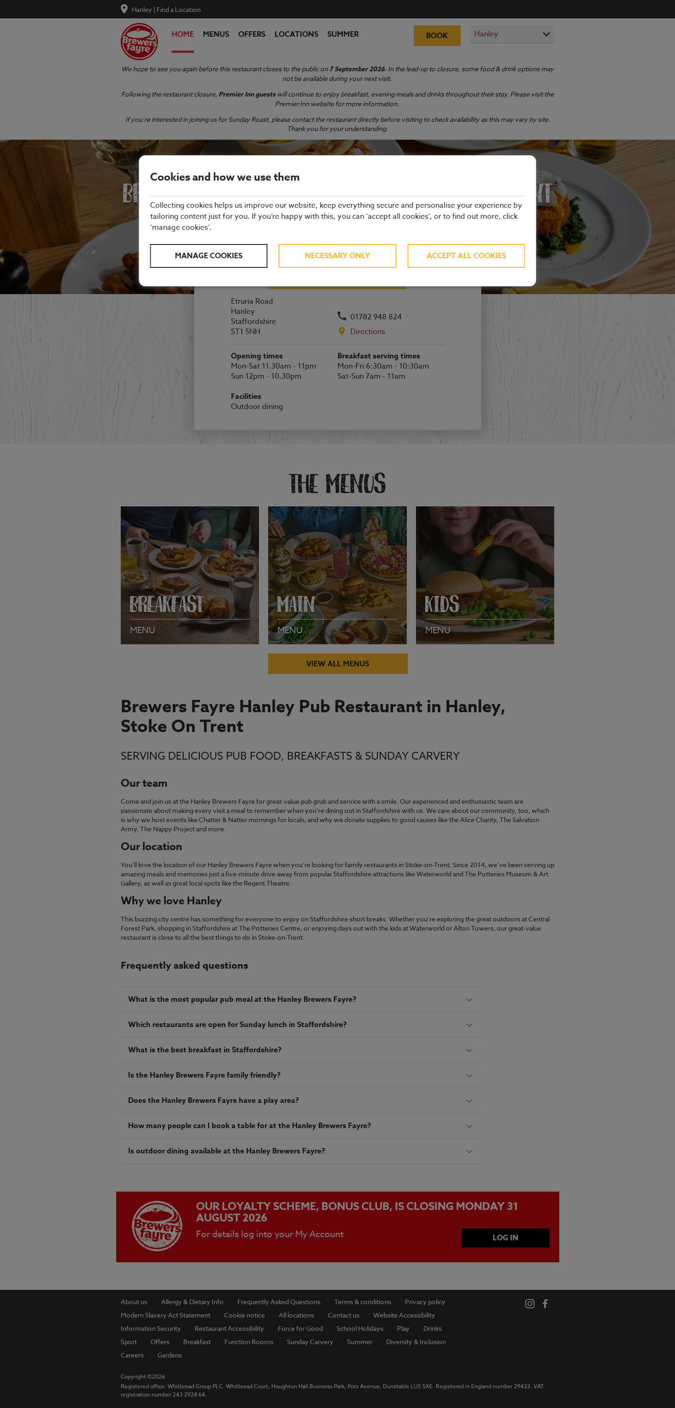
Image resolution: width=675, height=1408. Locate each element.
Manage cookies (208, 255)
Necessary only (337, 255)
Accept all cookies (466, 255)
